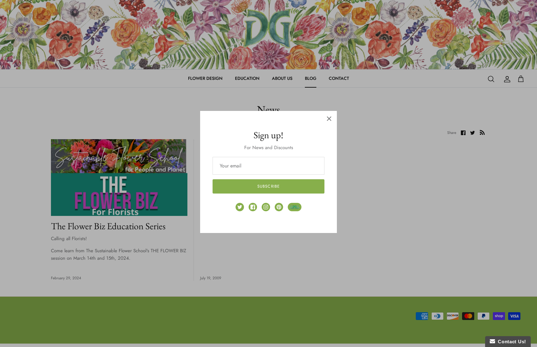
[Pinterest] (279, 207)
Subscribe (268, 186)
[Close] (329, 119)
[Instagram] (266, 207)
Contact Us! (510, 341)
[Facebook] (253, 207)
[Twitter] (240, 207)
